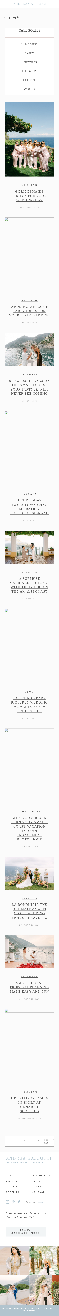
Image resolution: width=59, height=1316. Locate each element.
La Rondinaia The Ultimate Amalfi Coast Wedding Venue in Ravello (29, 911)
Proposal (29, 374)
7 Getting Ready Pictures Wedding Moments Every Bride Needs (29, 704)
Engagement (29, 811)
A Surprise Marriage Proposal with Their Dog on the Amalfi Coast (29, 585)
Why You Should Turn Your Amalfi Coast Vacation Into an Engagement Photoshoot (29, 828)
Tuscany (30, 494)
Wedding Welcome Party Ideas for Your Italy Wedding (29, 311)
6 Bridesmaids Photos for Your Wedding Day (29, 196)
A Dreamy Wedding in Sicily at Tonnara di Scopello (29, 1104)
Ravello (29, 572)
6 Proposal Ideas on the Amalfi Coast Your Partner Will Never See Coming (29, 387)
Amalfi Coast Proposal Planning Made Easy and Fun (29, 987)
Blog (29, 692)
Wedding (29, 185)
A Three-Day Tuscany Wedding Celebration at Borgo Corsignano (29, 507)
